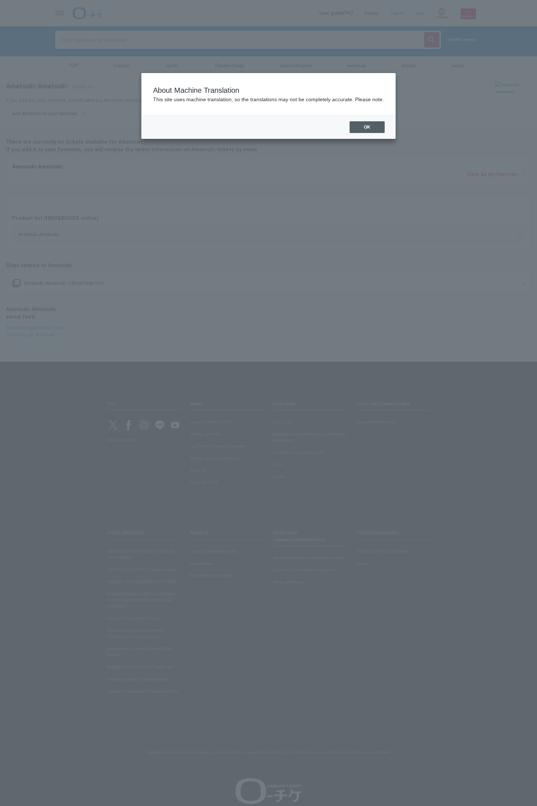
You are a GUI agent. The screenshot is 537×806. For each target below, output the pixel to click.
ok (367, 127)
